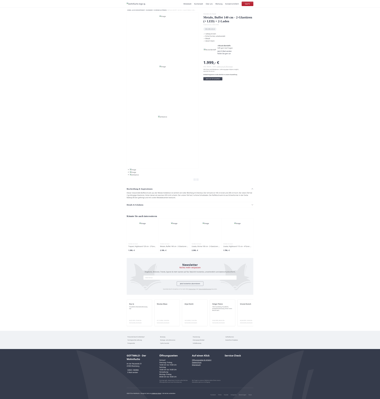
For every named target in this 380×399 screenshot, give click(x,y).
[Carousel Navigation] (163, 179)
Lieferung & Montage (225, 67)
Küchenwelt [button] (198, 4)
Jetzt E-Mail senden (225, 51)
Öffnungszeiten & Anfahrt (201, 360)
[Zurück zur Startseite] (136, 4)
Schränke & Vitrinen (160, 10)
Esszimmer (149, 10)
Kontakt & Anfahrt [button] (232, 4)
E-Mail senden (132, 372)
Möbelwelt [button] (187, 4)
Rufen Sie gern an (224, 53)
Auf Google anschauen (135, 322)
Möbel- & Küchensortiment (136, 10)
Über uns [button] (209, 4)
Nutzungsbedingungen (205, 289)
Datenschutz (192, 289)
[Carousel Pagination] (133, 172)
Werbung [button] (218, 4)
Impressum (196, 365)
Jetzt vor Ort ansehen (213, 79)
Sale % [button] (247, 4)
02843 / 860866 (133, 370)
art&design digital (156, 393)
